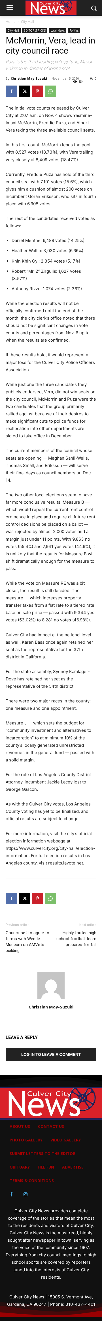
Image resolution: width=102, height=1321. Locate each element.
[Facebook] (11, 91)
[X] (24, 91)
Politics (73, 30)
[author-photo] (51, 999)
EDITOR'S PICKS (35, 30)
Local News (57, 30)
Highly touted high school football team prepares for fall (76, 938)
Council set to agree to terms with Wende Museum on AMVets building (27, 941)
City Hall (27, 21)
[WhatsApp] (50, 91)
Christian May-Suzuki (29, 78)
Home (11, 21)
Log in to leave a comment (51, 1054)
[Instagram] (25, 1194)
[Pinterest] (37, 91)
